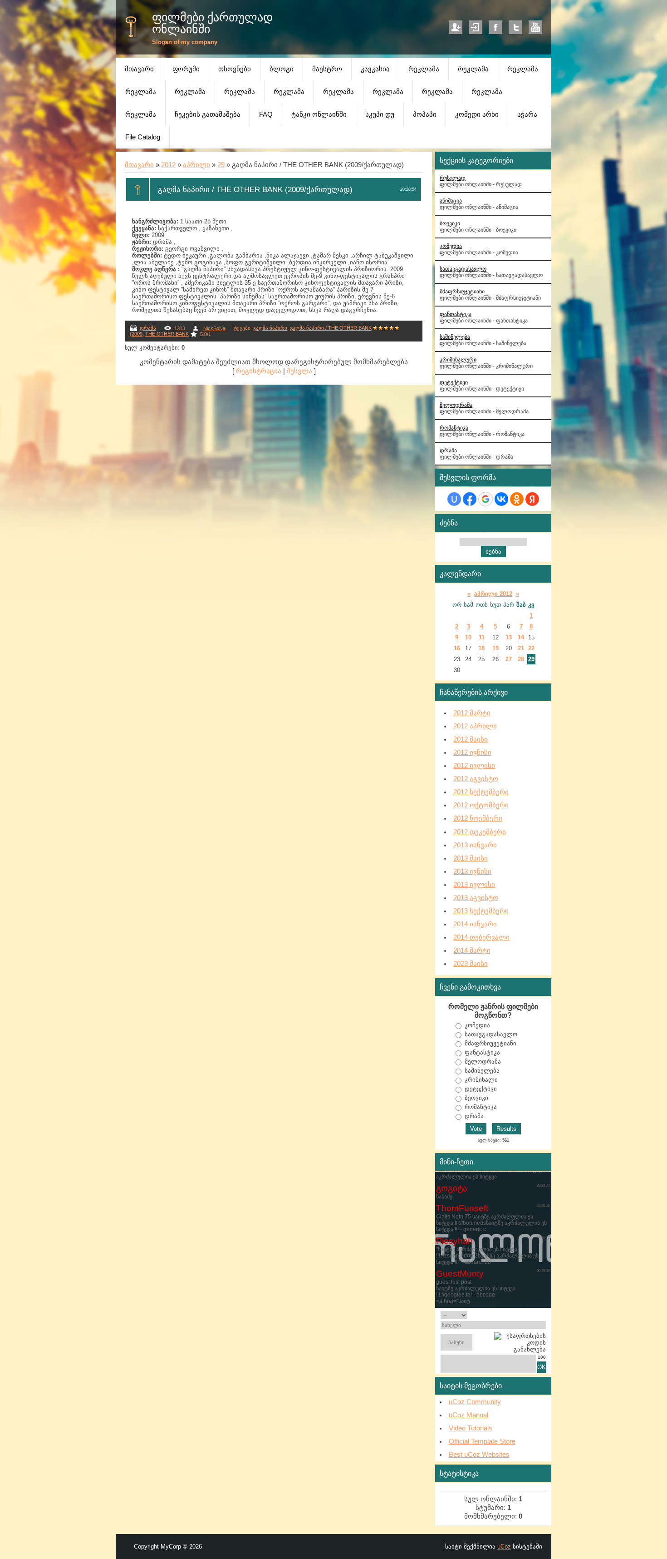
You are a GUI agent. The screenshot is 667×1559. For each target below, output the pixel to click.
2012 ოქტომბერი (481, 805)
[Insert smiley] (543, 1315)
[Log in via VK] (501, 499)
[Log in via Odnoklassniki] (517, 499)
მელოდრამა (456, 405)
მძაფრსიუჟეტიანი (490, 1043)
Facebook (495, 27)
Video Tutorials (470, 1428)
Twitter (515, 27)
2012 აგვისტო (475, 778)
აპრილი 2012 (493, 593)
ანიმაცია (451, 200)
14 (521, 637)
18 (481, 648)
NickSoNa (214, 328)
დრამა (148, 328)
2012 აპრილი (475, 726)
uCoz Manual (468, 1415)
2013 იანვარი (475, 845)
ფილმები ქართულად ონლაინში (212, 23)
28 (521, 659)
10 (468, 637)
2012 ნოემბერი (477, 818)
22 (531, 648)
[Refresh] (535, 1315)
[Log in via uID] (454, 499)
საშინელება (455, 337)
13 (508, 637)
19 (495, 648)
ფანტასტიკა (482, 1052)
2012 (168, 164)
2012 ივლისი (474, 765)
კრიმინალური (458, 359)
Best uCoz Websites (479, 1454)
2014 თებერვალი (481, 937)
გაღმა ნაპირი (270, 328)
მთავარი (139, 164)
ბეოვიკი (476, 1097)
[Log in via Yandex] (532, 499)
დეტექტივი (454, 382)
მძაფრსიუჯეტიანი (462, 291)
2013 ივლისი (474, 884)
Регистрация (455, 27)
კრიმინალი (481, 1079)
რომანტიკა (454, 428)
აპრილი (196, 164)
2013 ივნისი (472, 871)
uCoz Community (475, 1402)
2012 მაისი (470, 739)
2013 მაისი (470, 858)
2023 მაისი (470, 963)
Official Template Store (482, 1441)
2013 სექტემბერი (481, 911)
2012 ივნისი (472, 752)
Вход (475, 27)
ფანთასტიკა (455, 314)
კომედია (451, 246)
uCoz (504, 1546)
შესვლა (299, 371)
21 (521, 648)
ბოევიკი (450, 223)
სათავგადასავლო (463, 269)
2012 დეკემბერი (479, 832)
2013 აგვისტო (475, 897)
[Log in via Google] (485, 499)
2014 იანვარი (475, 924)
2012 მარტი (471, 713)
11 (482, 637)
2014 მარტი (471, 950)
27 (508, 659)
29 (221, 164)
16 (457, 648)
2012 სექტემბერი (481, 792)
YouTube (535, 27)
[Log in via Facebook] (469, 499)
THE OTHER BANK (167, 334)
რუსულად (453, 178)
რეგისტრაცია (258, 371)
